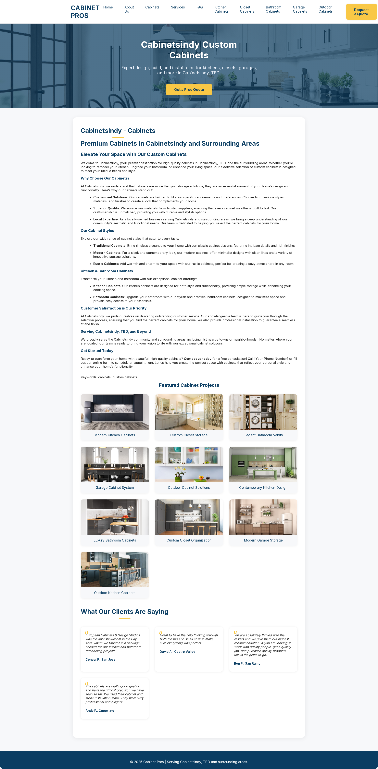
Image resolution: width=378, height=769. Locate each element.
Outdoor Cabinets (326, 9)
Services (178, 7)
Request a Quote (361, 11)
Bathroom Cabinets (273, 9)
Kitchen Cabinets (221, 9)
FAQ (199, 7)
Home (108, 7)
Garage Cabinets (300, 9)
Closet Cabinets (247, 9)
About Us (129, 9)
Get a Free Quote (189, 89)
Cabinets (152, 7)
